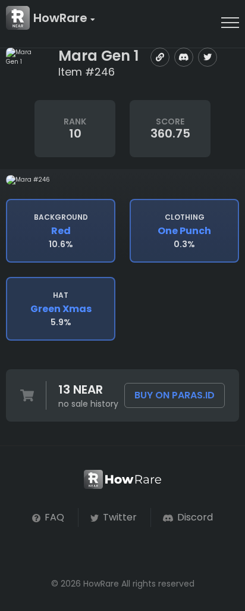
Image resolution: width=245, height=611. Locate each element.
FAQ (53, 517)
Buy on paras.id (174, 395)
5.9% (61, 309)
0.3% (184, 231)
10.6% (61, 231)
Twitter (118, 517)
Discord (194, 517)
